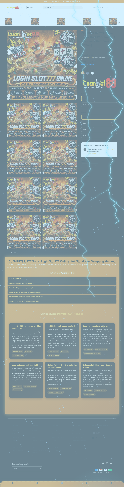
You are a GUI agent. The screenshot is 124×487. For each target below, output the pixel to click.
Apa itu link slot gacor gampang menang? (21, 288)
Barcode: (92, 48)
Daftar (62, 485)
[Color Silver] (92, 73)
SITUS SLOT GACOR (55, 13)
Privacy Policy (55, 447)
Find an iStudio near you (79, 434)
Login (37, 485)
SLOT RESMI (100, 13)
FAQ (53, 444)
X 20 (84, 136)
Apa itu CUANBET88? (15, 279)
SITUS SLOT (33, 13)
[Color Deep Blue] (87, 73)
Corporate (35, 434)
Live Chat (111, 485)
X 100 (84, 123)
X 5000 (85, 117)
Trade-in (34, 447)
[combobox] (63, 7)
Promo (13, 485)
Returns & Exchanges (58, 437)
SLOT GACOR (23, 13)
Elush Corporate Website (79, 440)
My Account (55, 430)
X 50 (84, 129)
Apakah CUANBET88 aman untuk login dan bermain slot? (25, 292)
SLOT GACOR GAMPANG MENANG (86, 13)
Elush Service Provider (38, 440)
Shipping (90, 57)
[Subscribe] (40, 468)
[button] (10, 13)
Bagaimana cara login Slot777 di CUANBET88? (22, 283)
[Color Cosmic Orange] (83, 73)
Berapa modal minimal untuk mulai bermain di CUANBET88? (26, 296)
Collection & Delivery (57, 434)
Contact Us (55, 440)
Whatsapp (87, 485)
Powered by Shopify (107, 472)
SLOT (16, 13)
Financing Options (37, 444)
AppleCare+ (35, 430)
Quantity (84, 161)
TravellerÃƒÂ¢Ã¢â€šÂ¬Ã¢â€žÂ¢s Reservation (41, 451)
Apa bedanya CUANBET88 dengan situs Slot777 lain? (24, 301)
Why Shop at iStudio (77, 437)
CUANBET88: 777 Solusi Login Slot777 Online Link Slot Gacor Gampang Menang (62, 1)
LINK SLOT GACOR (43, 13)
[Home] (13, 7)
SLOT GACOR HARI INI (69, 13)
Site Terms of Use (56, 450)
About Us (74, 430)
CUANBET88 (10, 13)
